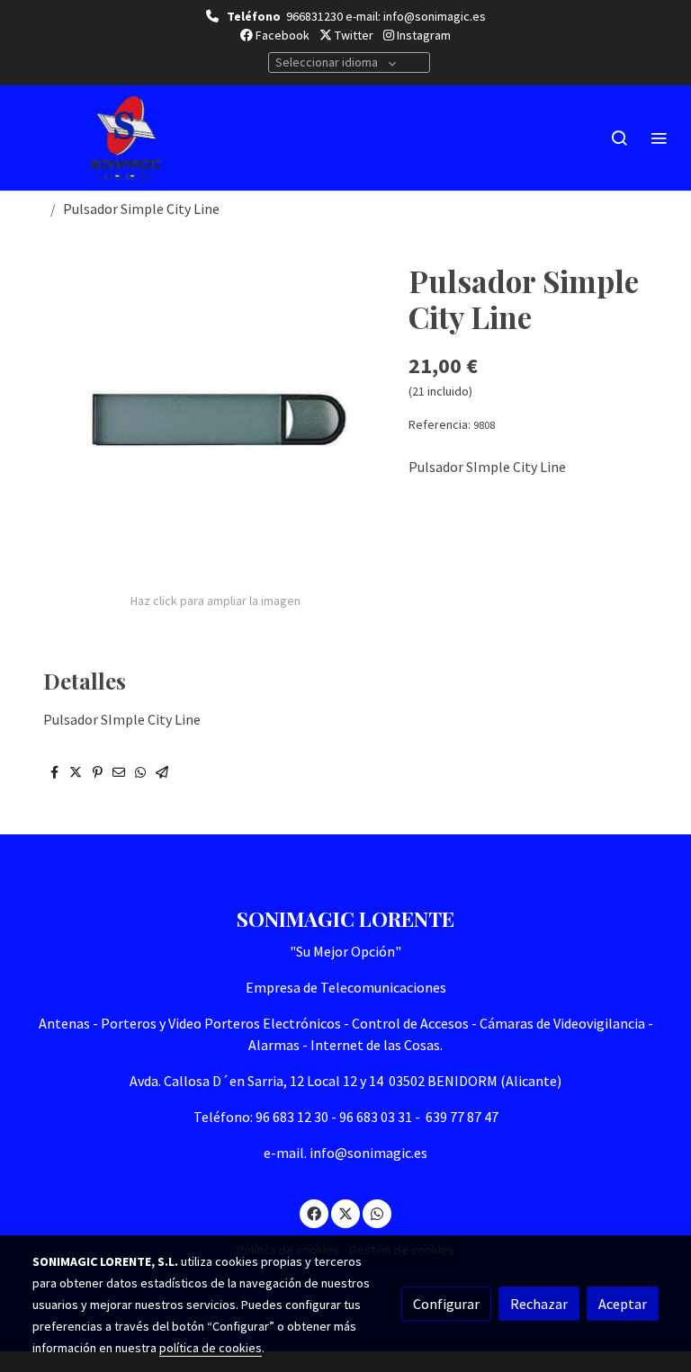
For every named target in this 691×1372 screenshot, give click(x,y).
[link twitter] (345, 1213)
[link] (126, 138)
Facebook (281, 35)
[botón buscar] (619, 138)
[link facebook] (314, 1213)
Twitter (352, 35)
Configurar (446, 1304)
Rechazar (539, 1304)
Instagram (422, 35)
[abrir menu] (659, 138)
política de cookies (210, 1348)
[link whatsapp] (376, 1213)
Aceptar (622, 1304)
